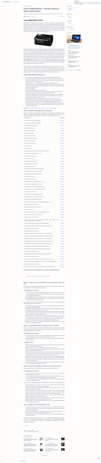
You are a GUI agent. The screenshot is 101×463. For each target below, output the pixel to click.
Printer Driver (71, 8)
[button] (20, 461)
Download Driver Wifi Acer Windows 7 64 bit (73, 62)
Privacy (74, 70)
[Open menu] (2, 2)
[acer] (69, 59)
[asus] (69, 44)
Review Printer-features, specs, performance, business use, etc (7, 1)
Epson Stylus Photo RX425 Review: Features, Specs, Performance (30, 450)
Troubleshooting (72, 29)
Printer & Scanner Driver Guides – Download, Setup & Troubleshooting (87, 2)
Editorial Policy (79, 70)
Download (62, 120)
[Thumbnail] (41, 439)
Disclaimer (70, 70)
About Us (76, 1)
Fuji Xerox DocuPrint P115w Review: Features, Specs (73, 52)
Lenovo (70, 17)
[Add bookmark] (60, 16)
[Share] (63, 16)
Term (67, 70)
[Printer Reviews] (27, 426)
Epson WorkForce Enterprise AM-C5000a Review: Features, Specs (30, 445)
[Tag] (29, 438)
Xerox (70, 10)
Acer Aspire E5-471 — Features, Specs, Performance (74, 66)
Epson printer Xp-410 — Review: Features (51, 440)
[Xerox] (70, 50)
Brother (70, 9)
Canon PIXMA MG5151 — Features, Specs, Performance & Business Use (42, 108)
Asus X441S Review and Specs (74, 45)
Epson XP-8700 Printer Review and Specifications (52, 450)
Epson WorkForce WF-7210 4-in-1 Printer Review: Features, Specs (51, 445)
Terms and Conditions (79, 3)
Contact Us (77, 0)
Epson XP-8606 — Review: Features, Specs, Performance (30, 440)
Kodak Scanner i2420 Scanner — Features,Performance (74, 57)
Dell (69, 16)
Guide (70, 23)
